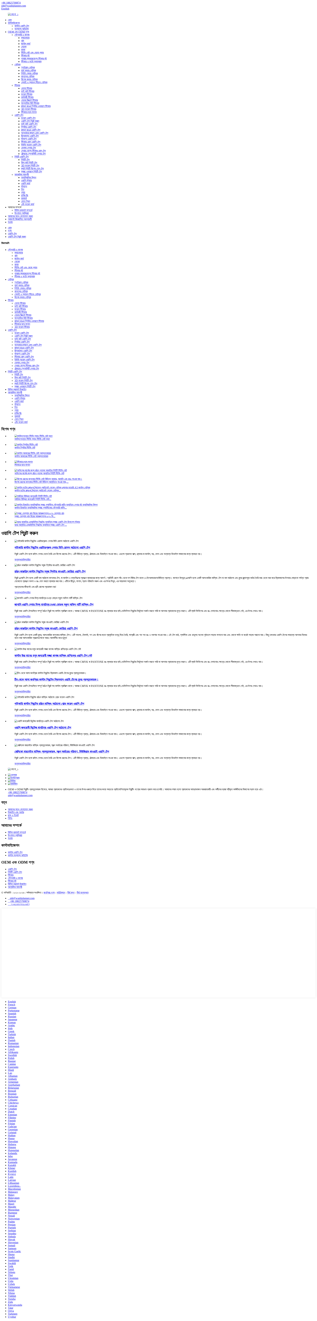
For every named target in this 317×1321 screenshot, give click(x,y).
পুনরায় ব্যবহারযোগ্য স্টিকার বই (34, 58)
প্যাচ (23, 192)
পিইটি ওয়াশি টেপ (22, 156)
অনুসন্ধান (19, 559)
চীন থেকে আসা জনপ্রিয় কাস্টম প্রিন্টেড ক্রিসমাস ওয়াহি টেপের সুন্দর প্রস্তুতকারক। (57, 679)
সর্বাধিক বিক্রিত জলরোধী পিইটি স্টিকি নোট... (33, 499)
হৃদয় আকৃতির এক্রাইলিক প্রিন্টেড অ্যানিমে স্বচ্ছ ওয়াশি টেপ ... (41, 524)
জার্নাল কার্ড (25, 43)
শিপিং (10, 818)
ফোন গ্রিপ (25, 201)
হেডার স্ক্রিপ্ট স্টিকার (29, 100)
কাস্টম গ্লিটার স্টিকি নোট (25, 447)
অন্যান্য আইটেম (22, 28)
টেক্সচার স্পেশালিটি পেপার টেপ (33, 153)
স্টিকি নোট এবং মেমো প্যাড (32, 52)
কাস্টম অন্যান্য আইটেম (18, 855)
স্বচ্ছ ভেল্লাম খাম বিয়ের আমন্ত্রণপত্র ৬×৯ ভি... (35, 516)
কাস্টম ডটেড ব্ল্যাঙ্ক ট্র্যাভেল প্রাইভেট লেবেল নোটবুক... (38, 490)
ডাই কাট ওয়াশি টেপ (29, 124)
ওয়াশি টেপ (19, 115)
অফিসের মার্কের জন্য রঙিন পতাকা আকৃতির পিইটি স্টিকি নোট (39, 473)
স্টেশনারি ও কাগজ (22, 34)
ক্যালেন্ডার (25, 37)
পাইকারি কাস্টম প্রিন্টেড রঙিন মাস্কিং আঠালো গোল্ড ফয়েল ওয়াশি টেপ (49, 703)
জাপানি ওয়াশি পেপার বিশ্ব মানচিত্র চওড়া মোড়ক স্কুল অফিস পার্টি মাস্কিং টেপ (54, 604)
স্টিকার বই (25, 55)
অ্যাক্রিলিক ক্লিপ (28, 177)
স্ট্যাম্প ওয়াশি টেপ (28, 138)
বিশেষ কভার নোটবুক (29, 79)
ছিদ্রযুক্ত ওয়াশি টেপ (30, 135)
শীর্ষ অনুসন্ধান (82, 892)
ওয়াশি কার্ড (25, 183)
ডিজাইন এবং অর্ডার (16, 812)
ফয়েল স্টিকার (26, 94)
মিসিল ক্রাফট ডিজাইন (17, 389)
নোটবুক (17, 64)
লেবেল (23, 46)
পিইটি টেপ (25, 159)
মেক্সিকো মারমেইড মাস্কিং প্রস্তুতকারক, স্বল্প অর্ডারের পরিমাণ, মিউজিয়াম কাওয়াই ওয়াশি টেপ (62, 751)
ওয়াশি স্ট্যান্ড (26, 180)
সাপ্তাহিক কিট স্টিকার (30, 103)
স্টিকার (17, 85)
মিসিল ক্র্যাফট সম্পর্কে (23, 210)
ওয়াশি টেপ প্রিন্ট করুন (30, 121)
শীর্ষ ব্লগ (70, 892)
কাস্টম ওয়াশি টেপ (22, 25)
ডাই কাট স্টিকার (27, 91)
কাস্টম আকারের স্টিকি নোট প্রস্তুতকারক (31, 456)
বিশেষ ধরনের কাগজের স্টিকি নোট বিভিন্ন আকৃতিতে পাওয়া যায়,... (42, 482)
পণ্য (10, 230)
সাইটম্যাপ (61, 892)
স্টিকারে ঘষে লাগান (29, 112)
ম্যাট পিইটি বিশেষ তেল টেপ (32, 168)
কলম (23, 49)
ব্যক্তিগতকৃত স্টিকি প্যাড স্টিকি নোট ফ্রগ (32, 439)
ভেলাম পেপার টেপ (28, 147)
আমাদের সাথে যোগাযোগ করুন (20, 216)
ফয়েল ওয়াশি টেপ (28, 118)
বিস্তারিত (27, 559)
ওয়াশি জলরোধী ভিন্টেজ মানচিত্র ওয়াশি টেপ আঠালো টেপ (43, 727)
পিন (22, 189)
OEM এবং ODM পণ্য (18, 31)
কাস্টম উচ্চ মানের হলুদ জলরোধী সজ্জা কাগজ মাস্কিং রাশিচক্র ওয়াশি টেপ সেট (53, 655)
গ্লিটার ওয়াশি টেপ (28, 127)
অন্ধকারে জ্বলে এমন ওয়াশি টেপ (34, 132)
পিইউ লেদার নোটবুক (29, 73)
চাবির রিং (24, 195)
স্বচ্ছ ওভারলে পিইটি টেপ (31, 171)
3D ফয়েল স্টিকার (28, 109)
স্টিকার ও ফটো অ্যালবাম (31, 61)
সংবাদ (10, 222)
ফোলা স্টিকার (26, 88)
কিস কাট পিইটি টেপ (29, 162)
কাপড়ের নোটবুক (27, 76)
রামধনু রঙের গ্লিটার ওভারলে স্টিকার (36, 106)
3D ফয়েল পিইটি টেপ (30, 165)
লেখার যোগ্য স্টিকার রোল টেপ (33, 150)
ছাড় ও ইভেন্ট (13, 815)
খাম (22, 40)
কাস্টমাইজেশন (14, 22)
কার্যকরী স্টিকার (27, 97)
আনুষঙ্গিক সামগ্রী (22, 174)
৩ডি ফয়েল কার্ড (27, 204)
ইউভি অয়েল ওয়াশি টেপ (31, 144)
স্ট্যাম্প (24, 186)
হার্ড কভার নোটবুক (28, 70)
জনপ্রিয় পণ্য (49, 892)
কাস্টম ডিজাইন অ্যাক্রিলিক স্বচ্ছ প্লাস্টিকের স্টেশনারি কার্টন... (41, 507)
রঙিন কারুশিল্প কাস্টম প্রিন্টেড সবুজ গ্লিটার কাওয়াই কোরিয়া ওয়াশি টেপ (50, 571)
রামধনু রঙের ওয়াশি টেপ (30, 130)
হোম (10, 20)
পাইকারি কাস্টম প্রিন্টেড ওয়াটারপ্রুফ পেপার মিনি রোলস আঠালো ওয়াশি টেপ (52, 547)
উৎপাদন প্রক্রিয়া (22, 213)
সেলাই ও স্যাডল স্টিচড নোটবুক (34, 82)
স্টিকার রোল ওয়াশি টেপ (30, 141)
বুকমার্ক (24, 198)
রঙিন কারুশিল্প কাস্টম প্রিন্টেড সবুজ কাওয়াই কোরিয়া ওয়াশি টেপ (46, 628)
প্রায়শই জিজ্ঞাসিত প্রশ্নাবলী (20, 219)
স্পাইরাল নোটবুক (28, 67)
